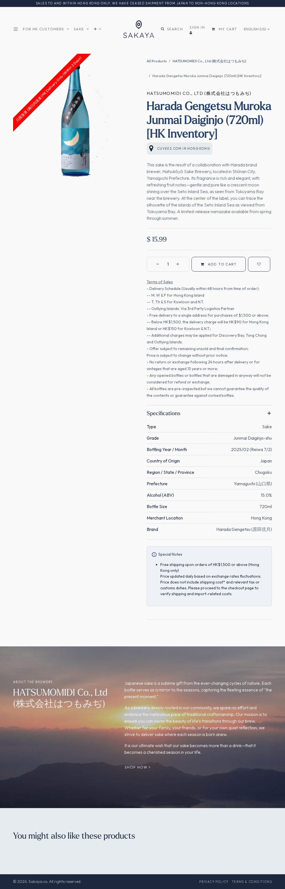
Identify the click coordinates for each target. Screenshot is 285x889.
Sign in (197, 27)
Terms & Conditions (252, 882)
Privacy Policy (214, 882)
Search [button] (175, 29)
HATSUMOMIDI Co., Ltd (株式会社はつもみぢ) (209, 61)
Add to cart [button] (222, 264)
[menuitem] (46, 29)
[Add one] (181, 264)
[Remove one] (154, 264)
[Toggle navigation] (17, 29)
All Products (157, 61)
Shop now (137, 767)
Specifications (163, 413)
